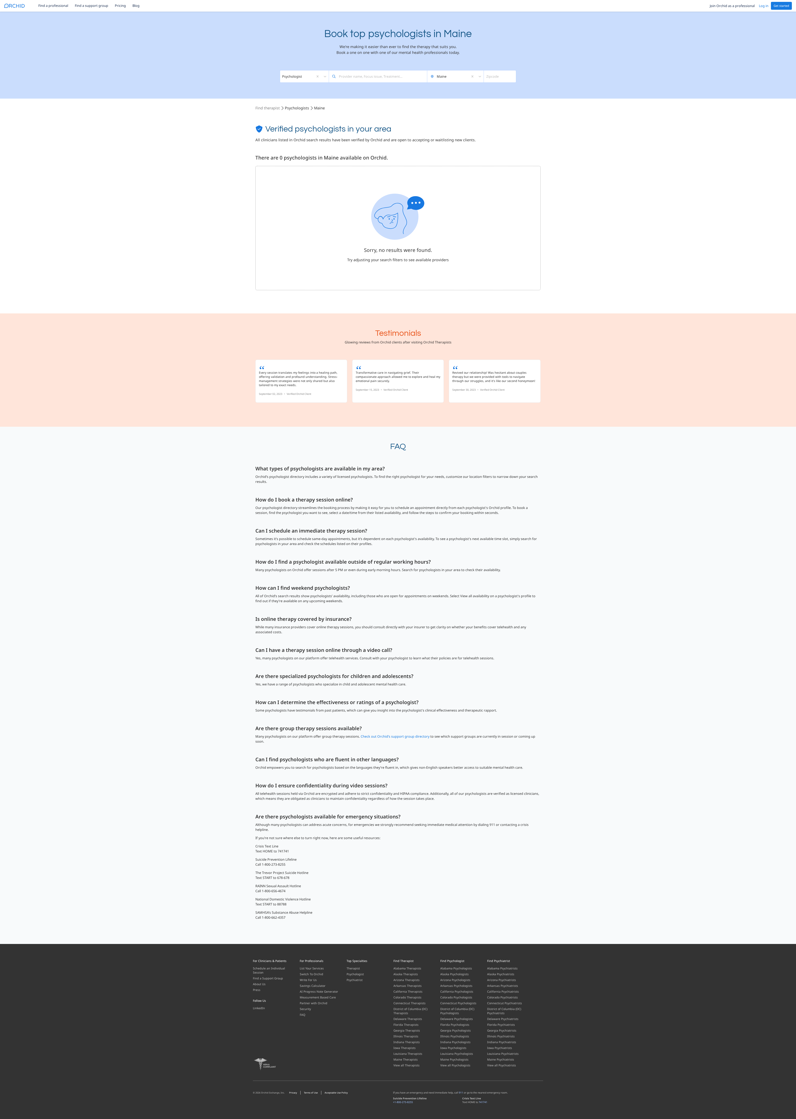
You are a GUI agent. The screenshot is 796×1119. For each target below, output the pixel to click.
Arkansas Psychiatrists (502, 986)
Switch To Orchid (311, 974)
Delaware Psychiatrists (502, 1019)
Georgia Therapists (406, 1030)
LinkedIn (259, 1008)
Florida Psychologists (454, 1025)
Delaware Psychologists (456, 1019)
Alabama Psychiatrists (502, 968)
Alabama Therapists (407, 968)
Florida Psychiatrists (501, 1025)
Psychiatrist (355, 980)
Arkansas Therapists (407, 986)
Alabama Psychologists (456, 968)
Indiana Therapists (406, 1042)
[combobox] (282, 76)
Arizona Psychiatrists (501, 980)
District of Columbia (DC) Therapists (410, 1011)
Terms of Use (311, 1092)
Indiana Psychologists (455, 1042)
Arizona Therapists (406, 980)
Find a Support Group (268, 978)
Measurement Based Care (318, 997)
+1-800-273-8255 (403, 1102)
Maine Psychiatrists (500, 1059)
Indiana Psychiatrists (501, 1042)
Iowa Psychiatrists (499, 1048)
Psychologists (297, 107)
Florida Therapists (406, 1025)
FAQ (302, 1015)
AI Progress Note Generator (319, 991)
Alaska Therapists (405, 974)
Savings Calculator (312, 986)
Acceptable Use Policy (336, 1092)
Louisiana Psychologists (456, 1054)
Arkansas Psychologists (456, 986)
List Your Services (312, 968)
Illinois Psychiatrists (501, 1036)
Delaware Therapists (407, 1019)
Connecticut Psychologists (458, 1003)
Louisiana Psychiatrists (503, 1054)
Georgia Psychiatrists (501, 1030)
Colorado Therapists (407, 997)
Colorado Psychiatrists (502, 997)
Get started (781, 6)
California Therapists (407, 991)
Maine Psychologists (454, 1059)
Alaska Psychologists (454, 974)
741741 (483, 1102)
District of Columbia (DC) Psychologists (457, 1011)
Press (256, 990)
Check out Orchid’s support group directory (395, 736)
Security (305, 1009)
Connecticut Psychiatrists (504, 1003)
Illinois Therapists (405, 1036)
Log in (763, 6)
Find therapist (267, 107)
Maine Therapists (405, 1059)
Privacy (293, 1092)
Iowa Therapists (404, 1048)
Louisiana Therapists (407, 1054)
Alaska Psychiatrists (500, 974)
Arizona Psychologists (455, 980)
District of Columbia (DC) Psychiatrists (504, 1011)
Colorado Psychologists (456, 997)
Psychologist (355, 974)
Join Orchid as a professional (732, 6)
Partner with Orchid (313, 1003)
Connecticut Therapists (409, 1003)
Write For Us (308, 980)
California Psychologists (456, 991)
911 (461, 1092)
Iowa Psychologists (453, 1048)
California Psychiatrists (503, 991)
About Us (259, 984)
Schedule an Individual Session (269, 970)
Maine (319, 107)
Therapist (353, 968)
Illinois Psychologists (454, 1036)
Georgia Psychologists (455, 1030)
